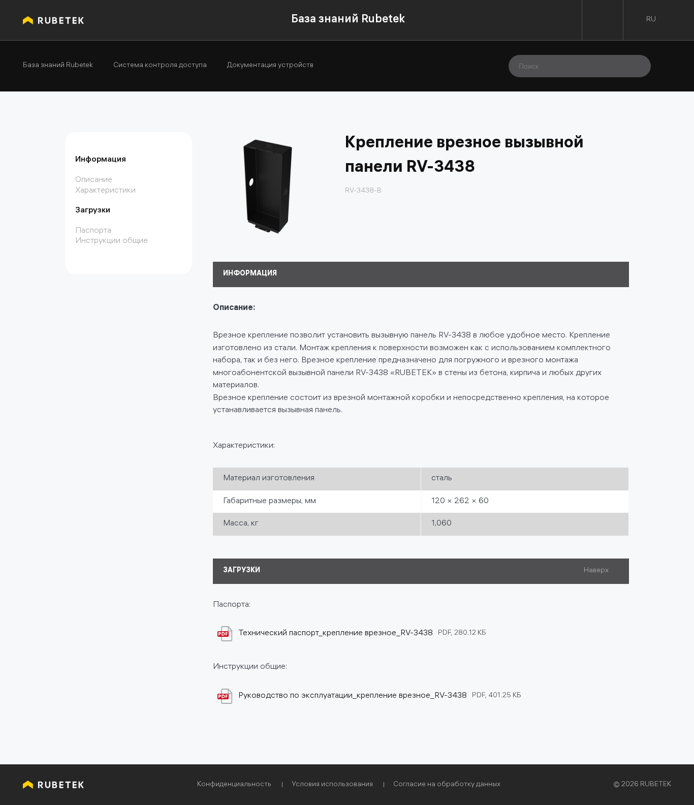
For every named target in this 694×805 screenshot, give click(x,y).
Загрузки (92, 210)
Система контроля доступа (160, 66)
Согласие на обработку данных (446, 785)
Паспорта (93, 231)
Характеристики (105, 191)
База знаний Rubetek (348, 20)
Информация (100, 160)
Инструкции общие (111, 241)
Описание (93, 180)
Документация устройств (270, 66)
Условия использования (332, 785)
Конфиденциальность (234, 785)
